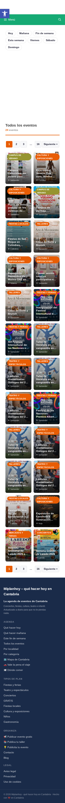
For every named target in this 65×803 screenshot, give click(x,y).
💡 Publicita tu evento (16, 747)
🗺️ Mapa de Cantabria (16, 659)
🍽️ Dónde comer (13, 670)
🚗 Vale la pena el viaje (17, 664)
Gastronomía (11, 721)
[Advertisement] (32, 87)
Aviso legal (10, 771)
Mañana (24, 33)
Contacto (9, 752)
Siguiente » (51, 144)
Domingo (13, 47)
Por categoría (11, 654)
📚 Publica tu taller (14, 741)
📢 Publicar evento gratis (18, 736)
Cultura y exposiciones (16, 711)
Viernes (34, 40)
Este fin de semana (15, 638)
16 (38, 144)
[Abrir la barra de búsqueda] (59, 19)
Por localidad (11, 648)
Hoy (10, 33)
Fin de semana (45, 33)
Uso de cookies (12, 781)
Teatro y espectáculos (16, 690)
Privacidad (10, 776)
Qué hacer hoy (12, 627)
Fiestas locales (12, 706)
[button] (4, 13)
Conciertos (10, 695)
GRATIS (8, 700)
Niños (7, 716)
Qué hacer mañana (15, 633)
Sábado (50, 40)
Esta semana (16, 40)
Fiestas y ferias (12, 684)
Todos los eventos (14, 643)
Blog (6, 757)
